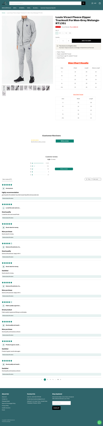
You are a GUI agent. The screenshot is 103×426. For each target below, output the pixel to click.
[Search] (83, 3)
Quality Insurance (6, 407)
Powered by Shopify (6, 421)
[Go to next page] (61, 380)
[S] (57, 34)
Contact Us (4, 399)
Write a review (64, 169)
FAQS (3, 410)
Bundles (35, 8)
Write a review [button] (65, 141)
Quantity (57, 37)
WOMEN (21, 8)
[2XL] (70, 34)
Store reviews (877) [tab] (7, 179)
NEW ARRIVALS (6, 8)
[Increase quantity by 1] (69, 41)
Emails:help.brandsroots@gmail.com (36, 399)
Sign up (56, 408)
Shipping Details (6, 401)
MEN (14, 8)
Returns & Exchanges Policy (9, 403)
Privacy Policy (5, 405)
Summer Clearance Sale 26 (48, 8)
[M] (60, 34)
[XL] (66, 34)
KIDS (28, 8)
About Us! (4, 396)
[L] (63, 34)
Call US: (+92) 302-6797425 (34, 396)
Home (3, 13)
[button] (94, 3)
